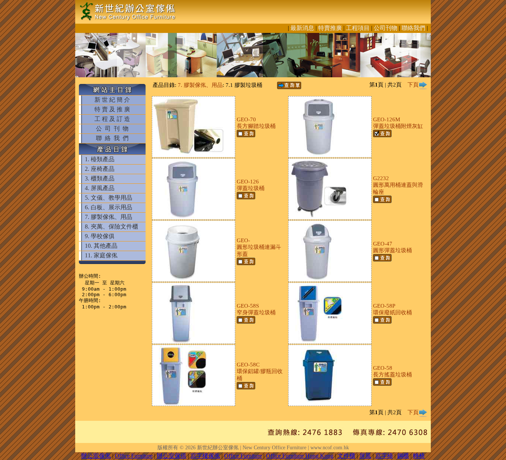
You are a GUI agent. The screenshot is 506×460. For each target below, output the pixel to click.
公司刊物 (385, 28)
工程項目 (358, 28)
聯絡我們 (413, 28)
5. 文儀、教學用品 (108, 198)
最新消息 (302, 28)
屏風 (365, 456)
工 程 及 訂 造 (112, 119)
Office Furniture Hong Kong (299, 456)
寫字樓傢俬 (205, 456)
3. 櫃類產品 (99, 178)
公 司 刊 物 (112, 128)
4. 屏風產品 (99, 188)
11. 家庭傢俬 (101, 255)
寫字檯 (384, 456)
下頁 (413, 85)
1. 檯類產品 (99, 159)
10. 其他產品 (101, 246)
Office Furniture (134, 456)
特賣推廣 (330, 28)
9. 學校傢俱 (99, 236)
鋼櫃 (403, 456)
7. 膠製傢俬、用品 (108, 217)
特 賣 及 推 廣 (112, 109)
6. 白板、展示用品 (108, 207)
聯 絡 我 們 (112, 138)
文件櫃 (346, 456)
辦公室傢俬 (96, 456)
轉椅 (419, 456)
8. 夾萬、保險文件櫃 (111, 226)
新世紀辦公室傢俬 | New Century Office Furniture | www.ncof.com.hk (273, 447)
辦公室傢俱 (171, 456)
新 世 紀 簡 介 (112, 100)
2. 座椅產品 (99, 169)
